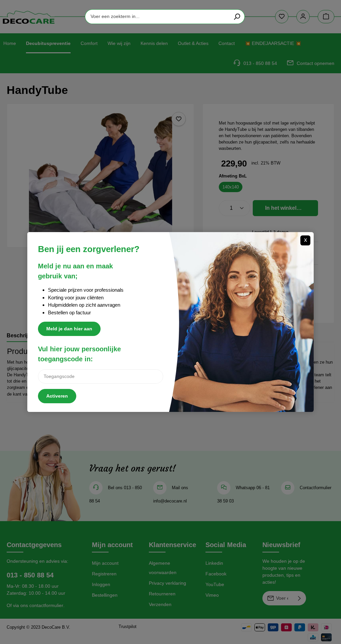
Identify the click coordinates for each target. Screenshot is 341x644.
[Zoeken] (237, 16)
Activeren (57, 396)
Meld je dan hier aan (69, 328)
